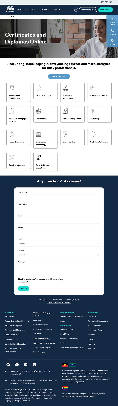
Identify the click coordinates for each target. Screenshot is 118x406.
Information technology (42, 329)
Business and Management (16, 330)
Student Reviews (95, 326)
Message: (22, 262)
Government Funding (69, 339)
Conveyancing (10, 339)
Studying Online (66, 329)
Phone (20, 228)
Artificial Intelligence (13, 326)
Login (62, 321)
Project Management (41, 338)
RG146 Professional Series (44, 343)
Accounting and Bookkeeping (17, 321)
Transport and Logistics (42, 348)
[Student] (59, 285)
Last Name (22, 204)
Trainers (91, 335)
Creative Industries (13, 335)
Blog (62, 343)
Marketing (37, 334)
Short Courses (39, 352)
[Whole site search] (76, 10)
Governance (38, 320)
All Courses (9, 316)
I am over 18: (23, 282)
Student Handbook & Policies (72, 316)
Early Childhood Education (15, 344)
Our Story (92, 316)
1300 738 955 (106, 2)
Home (7, 17)
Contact (91, 339)
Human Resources (40, 325)
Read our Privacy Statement (59, 303)
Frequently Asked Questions (72, 348)
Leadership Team (95, 330)
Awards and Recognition (98, 321)
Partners (91, 349)
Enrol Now (64, 334)
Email (20, 216)
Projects (91, 344)
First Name (22, 192)
